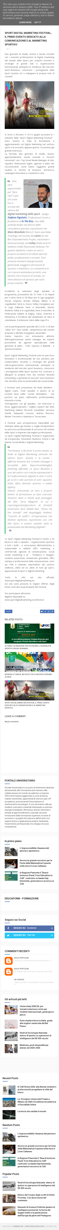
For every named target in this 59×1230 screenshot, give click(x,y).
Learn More (25, 22)
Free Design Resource (34, 1226)
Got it (37, 22)
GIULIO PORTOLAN (21, 958)
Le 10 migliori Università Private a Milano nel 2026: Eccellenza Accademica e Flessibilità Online (37, 1102)
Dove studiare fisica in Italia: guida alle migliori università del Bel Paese (36, 1023)
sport (8, 611)
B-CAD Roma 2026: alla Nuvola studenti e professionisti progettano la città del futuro (37, 1090)
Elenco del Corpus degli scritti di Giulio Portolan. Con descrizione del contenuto (36, 1198)
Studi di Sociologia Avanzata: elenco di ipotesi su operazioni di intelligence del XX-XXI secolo (35, 1036)
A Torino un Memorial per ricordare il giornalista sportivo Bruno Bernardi (28, 647)
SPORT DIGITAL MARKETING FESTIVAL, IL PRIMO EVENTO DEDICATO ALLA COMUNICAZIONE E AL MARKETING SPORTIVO (27, 705)
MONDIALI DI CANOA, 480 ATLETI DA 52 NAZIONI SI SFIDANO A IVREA (28, 675)
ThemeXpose (18, 1226)
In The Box (27, 221)
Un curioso (19, 980)
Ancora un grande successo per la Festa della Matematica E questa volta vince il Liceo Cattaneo (36, 863)
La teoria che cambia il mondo (32, 1111)
